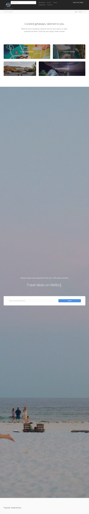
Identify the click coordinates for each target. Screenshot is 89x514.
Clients (55, 2)
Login (76, 11)
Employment (42, 5)
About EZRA (42, 2)
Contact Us (50, 5)
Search (70, 300)
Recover (81, 11)
